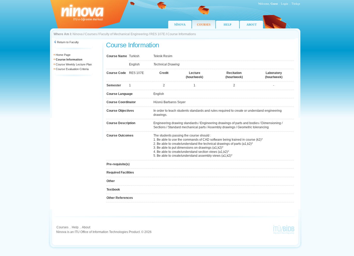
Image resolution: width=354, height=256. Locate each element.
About (86, 227)
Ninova (78, 34)
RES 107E (157, 34)
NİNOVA (180, 24)
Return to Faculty (68, 42)
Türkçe (296, 3)
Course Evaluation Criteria (72, 69)
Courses (91, 34)
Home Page (63, 54)
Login (284, 3)
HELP (227, 24)
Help (75, 227)
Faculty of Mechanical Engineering (123, 34)
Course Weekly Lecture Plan (74, 64)
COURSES (203, 24)
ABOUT (251, 24)
